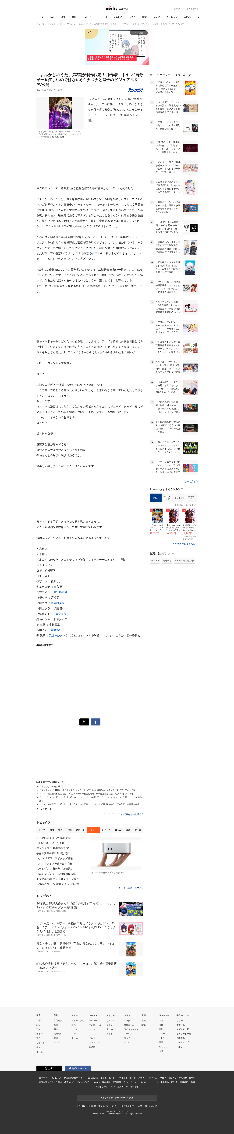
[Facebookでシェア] (95, 721)
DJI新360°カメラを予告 (50, 843)
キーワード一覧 (183, 1033)
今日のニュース (191, 17)
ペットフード (102, 1086)
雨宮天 (96, 253)
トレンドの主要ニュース (129, 887)
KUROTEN (56, 1078)
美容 (193, 1082)
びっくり (110, 1020)
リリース (181, 1020)
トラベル (128, 1033)
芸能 (74, 17)
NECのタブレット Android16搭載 (56, 873)
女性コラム (129, 1024)
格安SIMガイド (46, 1082)
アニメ (156, 498)
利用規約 (92, 1106)
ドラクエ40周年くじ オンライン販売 (57, 878)
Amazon (155, 560)
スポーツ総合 (77, 1020)
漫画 (144, 17)
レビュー (93, 1020)
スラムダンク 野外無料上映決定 (54, 868)
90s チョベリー (131, 1038)
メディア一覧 (182, 1029)
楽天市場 (167, 560)
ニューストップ (179, 8)
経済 (38, 1024)
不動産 (174, 1082)
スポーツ (87, 17)
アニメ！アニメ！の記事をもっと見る (122, 814)
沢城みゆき (56, 635)
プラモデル (179, 498)
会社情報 (81, 1106)
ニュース (39, 17)
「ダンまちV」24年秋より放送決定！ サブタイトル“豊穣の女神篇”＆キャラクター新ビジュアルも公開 (87, 790)
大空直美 (61, 613)
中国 (38, 1047)
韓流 (56, 1038)
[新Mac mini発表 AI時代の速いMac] (116, 853)
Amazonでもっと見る (184, 543)
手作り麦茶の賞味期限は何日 (53, 853)
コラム (132, 17)
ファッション (95, 1042)
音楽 (56, 1029)
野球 (73, 1024)
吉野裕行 (56, 630)
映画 (56, 1024)
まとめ (39, 1033)
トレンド (102, 17)
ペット (109, 1033)
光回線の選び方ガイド (74, 1078)
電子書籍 (134, 1086)
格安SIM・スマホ (187, 1078)
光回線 (59, 1082)
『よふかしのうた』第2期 (51, 786)
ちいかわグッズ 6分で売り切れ (54, 863)
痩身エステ (122, 1086)
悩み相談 (106, 1082)
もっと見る (190, 481)
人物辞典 (180, 1038)
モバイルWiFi (83, 1082)
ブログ (163, 1078)
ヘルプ (179, 1046)
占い (126, 1082)
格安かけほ (69, 1082)
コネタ (109, 1024)
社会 (38, 1020)
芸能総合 (58, 1020)
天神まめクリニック (126, 1078)
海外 (63, 17)
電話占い (173, 1078)
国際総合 (40, 1043)
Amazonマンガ (167, 497)
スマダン (128, 1020)
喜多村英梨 (58, 603)
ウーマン (134, 1082)
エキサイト (193, 8)
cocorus (96, 1082)
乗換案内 (164, 1082)
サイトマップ (182, 1042)
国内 (52, 17)
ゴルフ (74, 1033)
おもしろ (117, 17)
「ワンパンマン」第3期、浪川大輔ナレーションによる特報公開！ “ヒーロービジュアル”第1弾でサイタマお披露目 (90, 799)
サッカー (75, 1029)
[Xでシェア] (84, 721)
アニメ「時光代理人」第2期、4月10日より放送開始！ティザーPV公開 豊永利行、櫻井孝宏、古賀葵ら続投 (89, 804)
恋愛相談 (117, 1082)
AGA (112, 1086)
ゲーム (92, 1029)
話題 (144, 1024)
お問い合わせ (151, 1106)
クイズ (156, 17)
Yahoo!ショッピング (184, 560)
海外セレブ (59, 1033)
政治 (38, 1029)
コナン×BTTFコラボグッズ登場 (54, 858)
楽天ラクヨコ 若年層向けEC (52, 848)
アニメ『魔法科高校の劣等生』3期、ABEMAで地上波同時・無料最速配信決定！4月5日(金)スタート (86, 793)
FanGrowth (92, 1078)
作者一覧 (180, 1024)
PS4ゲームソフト (191, 497)
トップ (42, 830)
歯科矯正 (184, 1082)
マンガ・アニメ (96, 1024)
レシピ (144, 1082)
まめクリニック (107, 1078)
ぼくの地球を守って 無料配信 (53, 838)
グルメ (92, 1038)
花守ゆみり (60, 592)
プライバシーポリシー (108, 1106)
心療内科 (142, 1078)
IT (90, 1033)
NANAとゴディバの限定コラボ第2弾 (57, 883)
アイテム (153, 1078)
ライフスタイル (131, 1029)
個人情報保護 (127, 1106)
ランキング (171, 17)
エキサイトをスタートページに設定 (117, 1097)
